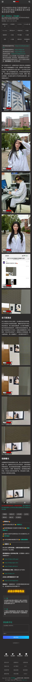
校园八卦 (11, 517)
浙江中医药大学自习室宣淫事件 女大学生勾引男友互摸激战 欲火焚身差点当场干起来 (16, 507)
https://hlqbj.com (20, 52)
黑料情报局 (13, 678)
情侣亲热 (4, 517)
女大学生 (26, 514)
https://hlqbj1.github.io (11, 566)
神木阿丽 (4, 21)
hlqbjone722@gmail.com (18, 54)
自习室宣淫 (18, 517)
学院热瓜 (9, 16)
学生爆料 (16, 16)
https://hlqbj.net (19, 49)
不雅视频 (4, 514)
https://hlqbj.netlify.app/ (11, 559)
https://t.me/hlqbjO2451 (11, 580)
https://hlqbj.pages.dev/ (11, 562)
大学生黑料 (19, 514)
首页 (3, 16)
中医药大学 (11, 514)
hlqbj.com (24, 680)
